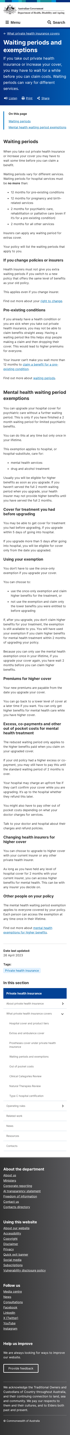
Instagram (10, 1328)
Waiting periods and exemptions (29, 1056)
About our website (16, 1228)
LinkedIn (9, 1313)
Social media (12, 1260)
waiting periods (44, 378)
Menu (15, 22)
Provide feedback (20, 1368)
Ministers (9, 1180)
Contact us (11, 1202)
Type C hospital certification (26, 1095)
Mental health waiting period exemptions (37, 127)
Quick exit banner (15, 1254)
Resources (12, 1135)
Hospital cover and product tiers (29, 1023)
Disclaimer (10, 1244)
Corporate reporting (17, 1186)
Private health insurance (22, 970)
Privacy (8, 1249)
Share (45, 98)
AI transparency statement (22, 1191)
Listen (13, 98)
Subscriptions (13, 1265)
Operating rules (15, 1105)
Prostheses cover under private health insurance (32, 1044)
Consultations (13, 1302)
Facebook (10, 1307)
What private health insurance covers (33, 33)
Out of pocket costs (21, 1066)
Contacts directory (16, 1207)
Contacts (11, 1145)
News (9, 1125)
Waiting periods (20, 121)
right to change (51, 301)
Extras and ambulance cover (26, 1033)
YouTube (9, 1323)
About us (9, 1175)
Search (59, 22)
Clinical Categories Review (25, 1076)
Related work (14, 1115)
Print (29, 98)
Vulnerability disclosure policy (24, 1270)
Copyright (10, 1239)
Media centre (12, 1291)
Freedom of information (20, 1196)
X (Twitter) (10, 1318)
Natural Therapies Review (25, 1086)
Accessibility (12, 1233)
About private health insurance (25, 1003)
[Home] (35, 9)
